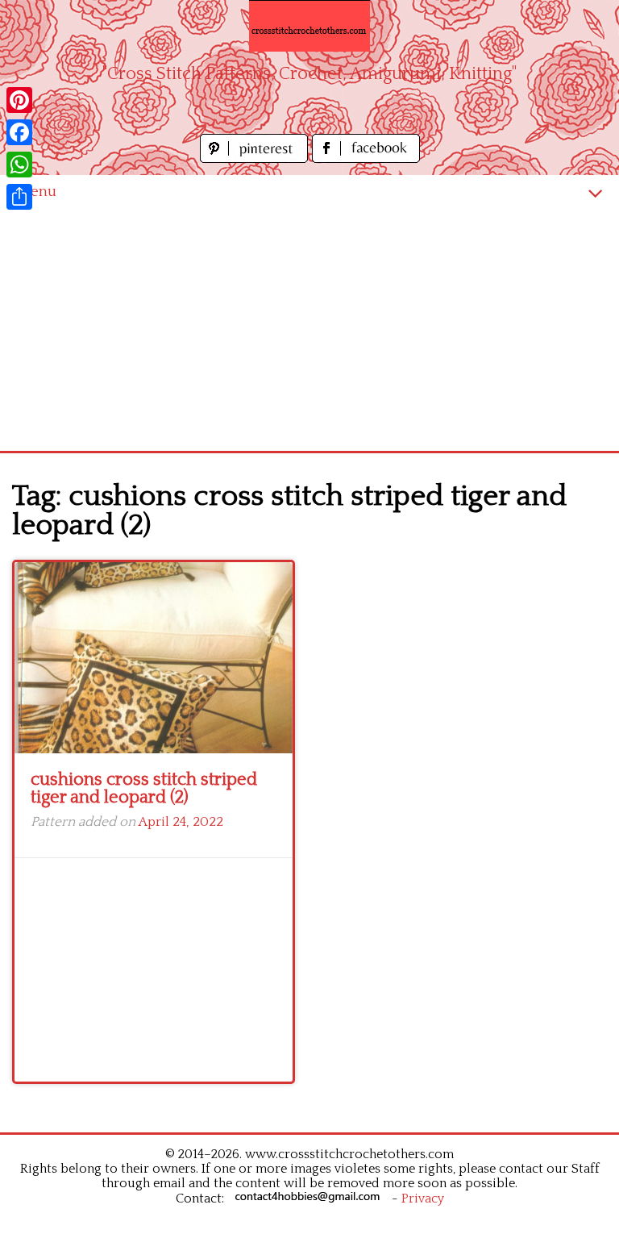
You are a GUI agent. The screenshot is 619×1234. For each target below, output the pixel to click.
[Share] (19, 197)
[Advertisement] (309, 330)
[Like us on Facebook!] (366, 158)
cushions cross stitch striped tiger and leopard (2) (144, 788)
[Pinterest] (19, 100)
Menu (36, 191)
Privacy (422, 1198)
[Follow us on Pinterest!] (256, 158)
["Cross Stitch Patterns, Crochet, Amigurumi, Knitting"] (309, 26)
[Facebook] (19, 132)
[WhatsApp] (19, 164)
